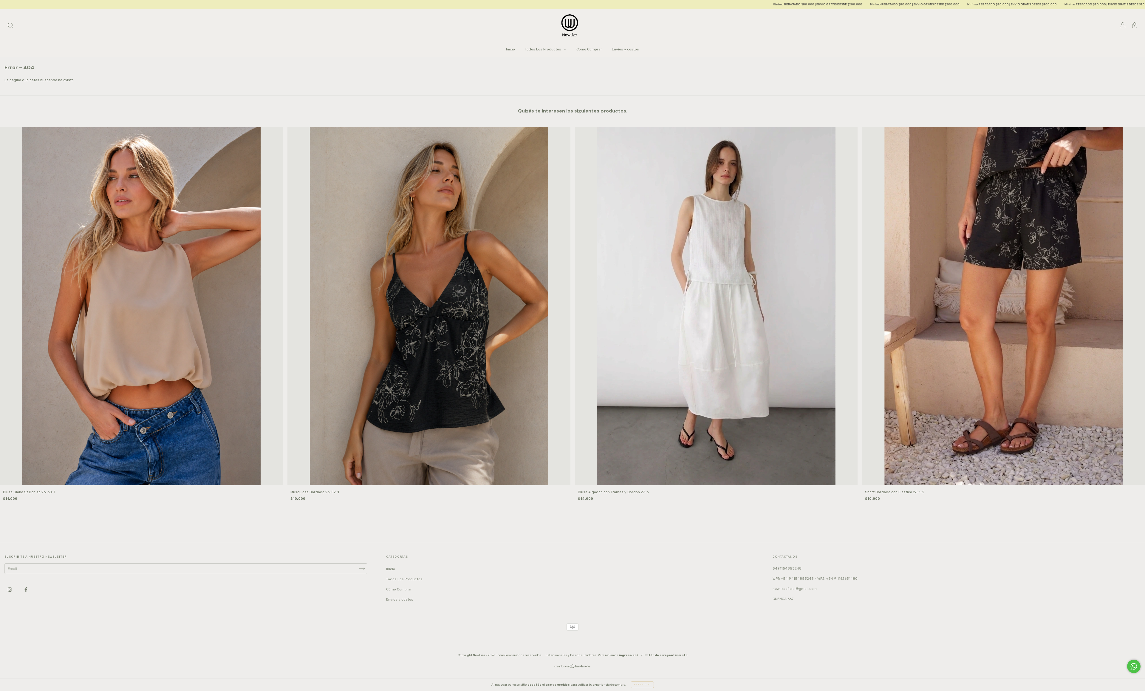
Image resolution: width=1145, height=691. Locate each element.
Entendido (642, 684)
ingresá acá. (629, 655)
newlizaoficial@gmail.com (795, 589)
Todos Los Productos (543, 49)
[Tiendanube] (572, 667)
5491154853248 (787, 568)
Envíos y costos (625, 49)
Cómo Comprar (589, 49)
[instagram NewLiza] (10, 589)
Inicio (510, 49)
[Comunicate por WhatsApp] (1134, 666)
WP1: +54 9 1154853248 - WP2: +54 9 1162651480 (815, 578)
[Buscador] (10, 26)
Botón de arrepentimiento (666, 655)
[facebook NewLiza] (26, 589)
